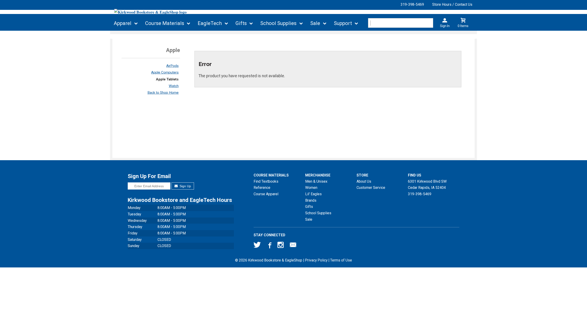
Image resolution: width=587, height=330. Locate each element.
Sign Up (185, 186)
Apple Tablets (167, 79)
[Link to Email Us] (293, 246)
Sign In (445, 26)
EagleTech (210, 23)
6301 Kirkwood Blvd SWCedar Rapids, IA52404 (427, 184)
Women (311, 187)
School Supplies (278, 23)
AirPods (172, 66)
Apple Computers (165, 72)
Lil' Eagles (313, 194)
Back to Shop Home (163, 93)
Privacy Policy (316, 260)
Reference (262, 187)
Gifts (241, 23)
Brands (310, 200)
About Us (364, 181)
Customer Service (371, 187)
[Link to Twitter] (257, 246)
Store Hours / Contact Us (452, 4)
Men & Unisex (316, 181)
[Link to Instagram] (281, 246)
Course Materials (164, 23)
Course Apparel (266, 194)
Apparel (122, 23)
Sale (315, 23)
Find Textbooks (266, 181)
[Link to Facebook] (269, 246)
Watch (174, 86)
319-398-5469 (412, 4)
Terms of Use (341, 260)
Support (343, 23)
